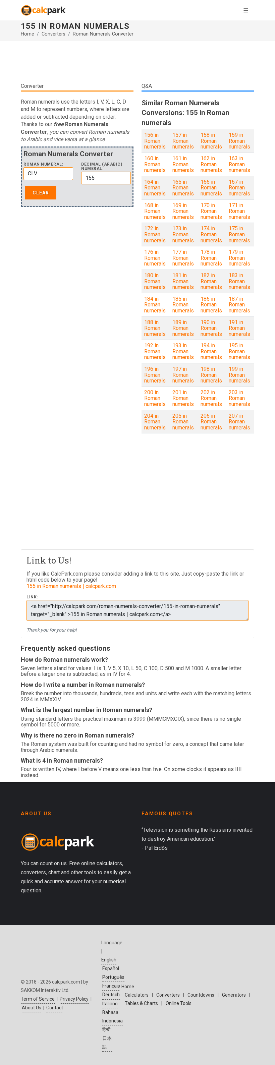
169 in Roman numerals (183, 211)
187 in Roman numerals (239, 305)
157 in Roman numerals (183, 141)
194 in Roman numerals (211, 351)
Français (111, 986)
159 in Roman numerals (239, 141)
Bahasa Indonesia (112, 1016)
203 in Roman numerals (239, 398)
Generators (234, 995)
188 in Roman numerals (155, 328)
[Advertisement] (137, 62)
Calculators (137, 995)
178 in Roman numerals (211, 258)
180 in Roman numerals (155, 281)
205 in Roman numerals (183, 422)
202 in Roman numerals (211, 398)
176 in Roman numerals (155, 258)
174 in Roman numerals (211, 234)
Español (110, 968)
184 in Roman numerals (155, 305)
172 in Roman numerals (155, 234)
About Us (31, 1007)
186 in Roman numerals (211, 305)
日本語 (107, 1042)
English (108, 959)
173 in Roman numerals (183, 234)
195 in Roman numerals (239, 351)
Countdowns (200, 995)
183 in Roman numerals (239, 281)
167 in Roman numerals (239, 188)
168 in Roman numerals (155, 211)
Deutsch (111, 994)
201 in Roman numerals (183, 398)
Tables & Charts (141, 1003)
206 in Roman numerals (211, 422)
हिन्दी (106, 1029)
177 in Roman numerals (183, 258)
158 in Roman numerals (211, 141)
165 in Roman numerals (183, 188)
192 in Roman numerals (155, 351)
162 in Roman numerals (211, 164)
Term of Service (38, 999)
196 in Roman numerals (155, 375)
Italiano (110, 1003)
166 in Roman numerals (211, 188)
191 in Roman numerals (239, 328)
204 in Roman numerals (155, 422)
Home (27, 34)
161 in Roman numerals (183, 164)
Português (113, 977)
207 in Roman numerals (239, 422)
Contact (54, 1007)
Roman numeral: (43, 164)
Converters (53, 34)
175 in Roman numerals (239, 234)
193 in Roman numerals (183, 351)
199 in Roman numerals (239, 375)
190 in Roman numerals (211, 328)
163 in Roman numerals (239, 164)
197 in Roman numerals (183, 375)
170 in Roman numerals (211, 211)
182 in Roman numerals (211, 281)
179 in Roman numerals (239, 258)
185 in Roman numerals (183, 305)
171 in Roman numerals (239, 211)
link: (32, 597)
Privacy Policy (74, 999)
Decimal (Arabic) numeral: (101, 166)
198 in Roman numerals (211, 375)
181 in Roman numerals (183, 281)
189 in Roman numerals (183, 328)
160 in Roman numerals (155, 164)
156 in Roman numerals (155, 141)
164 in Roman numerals (155, 188)
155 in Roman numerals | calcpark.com (71, 586)
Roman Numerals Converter (103, 34)
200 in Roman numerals (155, 398)
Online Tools (178, 1003)
